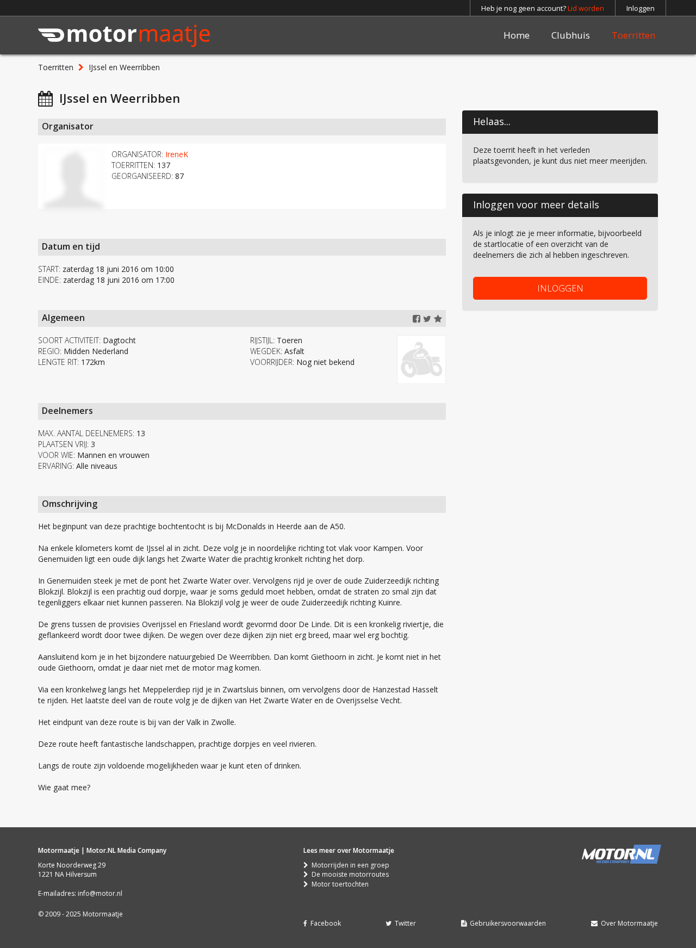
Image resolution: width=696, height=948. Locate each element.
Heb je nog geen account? (542, 8)
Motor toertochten (338, 884)
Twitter (403, 923)
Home (517, 35)
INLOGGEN (560, 288)
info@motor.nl (100, 893)
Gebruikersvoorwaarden (506, 923)
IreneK (176, 154)
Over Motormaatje (628, 923)
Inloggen (640, 8)
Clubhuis (570, 35)
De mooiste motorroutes (348, 874)
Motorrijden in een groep (348, 865)
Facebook (324, 923)
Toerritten (633, 35)
